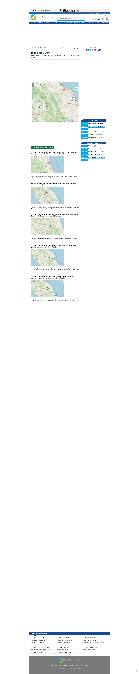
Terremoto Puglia (63, 649)
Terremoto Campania (38, 645)
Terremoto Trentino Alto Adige (93, 642)
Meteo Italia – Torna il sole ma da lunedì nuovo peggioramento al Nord (104, 137)
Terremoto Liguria (63, 637)
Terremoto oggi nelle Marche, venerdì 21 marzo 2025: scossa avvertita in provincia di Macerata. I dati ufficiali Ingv (52, 277)
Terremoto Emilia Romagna (40, 647)
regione (80, 16)
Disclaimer (71, 665)
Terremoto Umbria (89, 645)
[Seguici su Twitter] (91, 50)
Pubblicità (65, 665)
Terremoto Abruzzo (37, 637)
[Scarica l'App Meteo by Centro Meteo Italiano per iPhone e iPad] (107, 18)
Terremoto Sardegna (64, 652)
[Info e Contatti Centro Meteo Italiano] (99, 50)
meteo (60, 16)
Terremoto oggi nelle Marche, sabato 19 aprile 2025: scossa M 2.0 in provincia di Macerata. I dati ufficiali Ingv (54, 246)
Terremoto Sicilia (89, 637)
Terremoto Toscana (89, 640)
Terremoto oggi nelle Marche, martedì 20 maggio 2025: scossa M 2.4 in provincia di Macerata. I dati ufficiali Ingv (54, 215)
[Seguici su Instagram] (95, 50)
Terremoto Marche (63, 642)
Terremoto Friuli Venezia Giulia (41, 649)
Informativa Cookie (79, 665)
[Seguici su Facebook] (87, 50)
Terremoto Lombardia (64, 640)
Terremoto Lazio (36, 652)
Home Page (33, 22)
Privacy (86, 665)
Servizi (52, 665)
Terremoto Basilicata (38, 640)
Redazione (99, 13)
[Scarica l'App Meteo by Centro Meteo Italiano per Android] (103, 18)
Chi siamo (91, 13)
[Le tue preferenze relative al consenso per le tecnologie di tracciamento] (136, 671)
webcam (67, 16)
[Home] (42, 20)
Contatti (105, 13)
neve (74, 16)
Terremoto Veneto (89, 649)
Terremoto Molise (63, 645)
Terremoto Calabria (37, 642)
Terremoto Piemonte (64, 647)
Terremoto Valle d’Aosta (91, 647)
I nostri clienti (58, 665)
